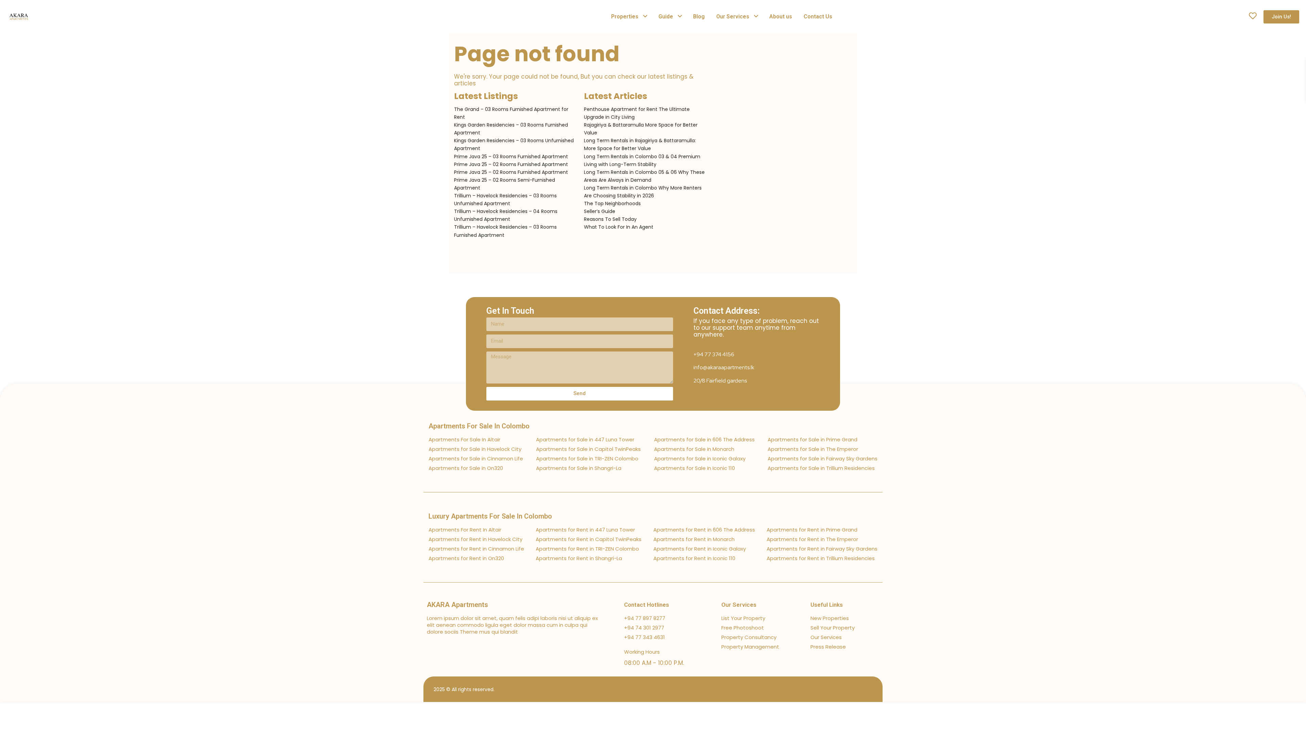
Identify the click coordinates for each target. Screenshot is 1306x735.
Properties (624, 16)
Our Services (732, 16)
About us (780, 16)
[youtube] (861, 689)
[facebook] (826, 689)
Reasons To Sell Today (610, 219)
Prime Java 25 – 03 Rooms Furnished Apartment (511, 156)
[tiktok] (837, 689)
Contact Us (818, 16)
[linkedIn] (849, 689)
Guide (665, 16)
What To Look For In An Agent (618, 227)
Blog (699, 16)
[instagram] (873, 689)
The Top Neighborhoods (612, 203)
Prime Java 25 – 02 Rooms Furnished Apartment (511, 164)
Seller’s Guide (599, 211)
